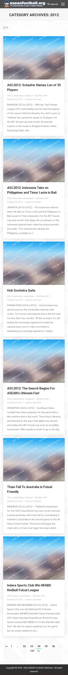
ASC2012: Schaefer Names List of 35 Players (34, 87)
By (41, 95)
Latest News (18, 95)
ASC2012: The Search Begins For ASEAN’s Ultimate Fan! (31, 390)
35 (46, 646)
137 (32, 650)
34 (38, 646)
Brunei (15, 596)
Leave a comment (33, 99)
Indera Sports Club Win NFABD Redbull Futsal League (29, 587)
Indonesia (17, 198)
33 (31, 646)
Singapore (29, 399)
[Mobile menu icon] (63, 4)
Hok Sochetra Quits (21, 290)
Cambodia (17, 296)
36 (53, 646)
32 (24, 646)
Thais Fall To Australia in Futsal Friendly (29, 489)
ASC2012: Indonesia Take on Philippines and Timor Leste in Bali (32, 190)
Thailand (29, 95)
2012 (9, 95)
